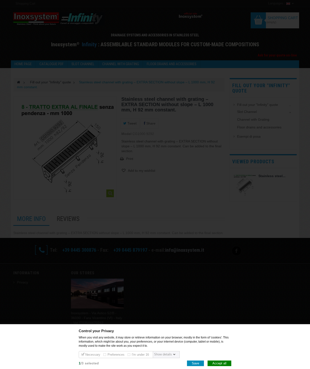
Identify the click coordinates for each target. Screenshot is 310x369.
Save (195, 363)
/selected (89, 363)
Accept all (219, 363)
